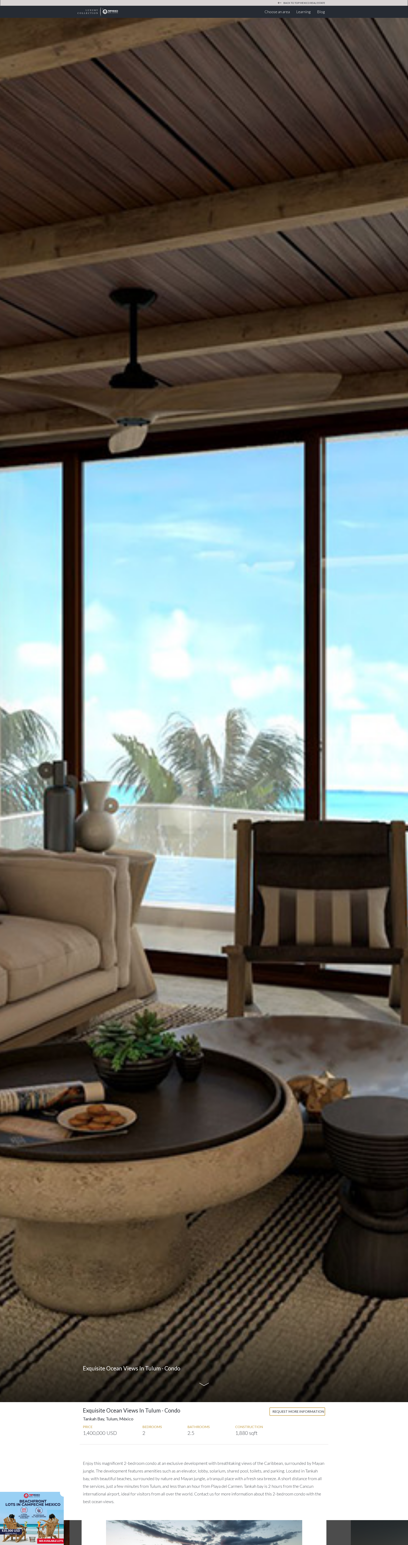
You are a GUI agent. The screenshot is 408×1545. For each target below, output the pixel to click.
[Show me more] (204, 1385)
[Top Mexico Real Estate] (97, 12)
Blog (321, 11)
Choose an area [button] (279, 11)
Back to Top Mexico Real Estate (304, 2)
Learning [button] (305, 11)
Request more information (298, 1411)
